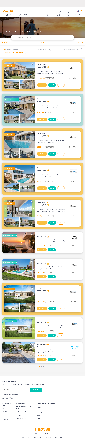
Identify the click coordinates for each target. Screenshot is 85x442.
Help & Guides (37, 15)
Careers (4, 414)
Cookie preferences (58, 437)
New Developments (48, 15)
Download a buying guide (23, 406)
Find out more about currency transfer (25, 412)
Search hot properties (22, 416)
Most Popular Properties (23, 15)
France (38, 410)
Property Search (8, 15)
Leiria (43, 64)
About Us (5, 408)
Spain (38, 415)
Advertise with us (21, 418)
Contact (4, 411)
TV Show (67, 15)
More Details (42, 84)
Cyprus (39, 407)
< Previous (34, 367)
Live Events (59, 15)
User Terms (48, 437)
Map (61, 84)
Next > (52, 367)
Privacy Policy (25, 437)
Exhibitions (5, 417)
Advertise (77, 15)
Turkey (38, 418)
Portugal (39, 64)
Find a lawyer (20, 409)
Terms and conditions (37, 437)
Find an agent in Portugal (14, 52)
